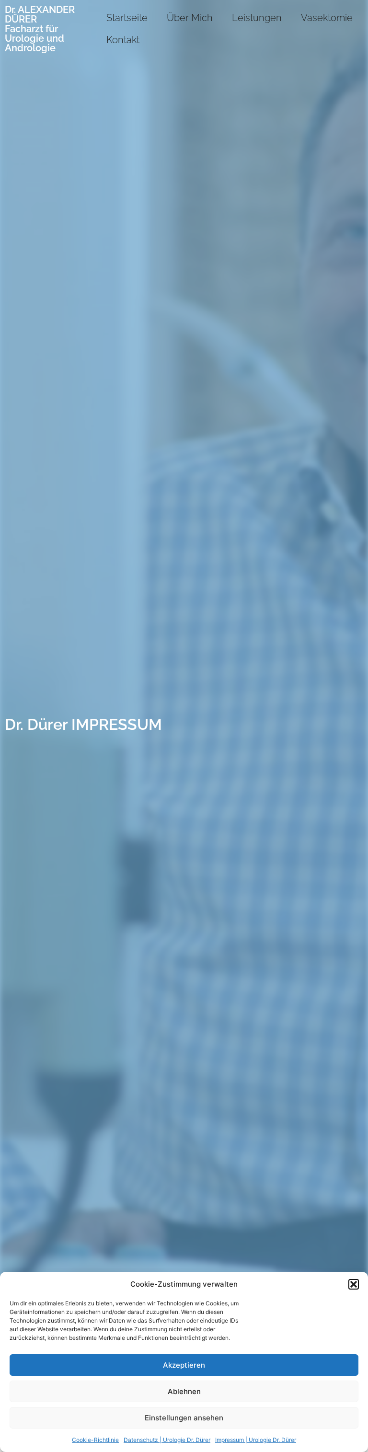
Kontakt (122, 40)
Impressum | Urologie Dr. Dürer (255, 1439)
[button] (353, 1284)
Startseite (127, 17)
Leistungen (257, 17)
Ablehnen (184, 1391)
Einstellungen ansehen (184, 1417)
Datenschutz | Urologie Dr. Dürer (167, 1439)
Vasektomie (327, 17)
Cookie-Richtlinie (95, 1439)
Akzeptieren (184, 1365)
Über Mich (190, 17)
